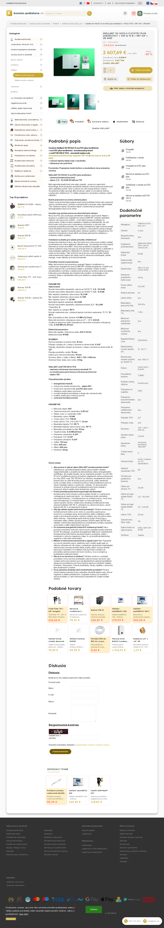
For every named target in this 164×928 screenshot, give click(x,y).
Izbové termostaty (14, 841)
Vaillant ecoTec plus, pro (144, 224)
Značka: (111, 63)
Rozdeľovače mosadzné (55, 844)
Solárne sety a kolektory (17, 855)
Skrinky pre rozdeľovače (55, 848)
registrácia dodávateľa (92, 852)
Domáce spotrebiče (128, 848)
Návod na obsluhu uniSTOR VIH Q (138, 198)
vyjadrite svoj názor (15, 882)
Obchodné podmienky (125, 3)
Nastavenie (11, 919)
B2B (109, 3)
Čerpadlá (48, 830)
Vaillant (141, 535)
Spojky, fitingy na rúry (16, 848)
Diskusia (140, 122)
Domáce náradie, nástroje (131, 837)
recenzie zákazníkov (15, 885)
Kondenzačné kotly (14, 830)
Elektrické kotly (13, 834)
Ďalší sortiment (127, 826)
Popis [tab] (64, 122)
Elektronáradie (126, 834)
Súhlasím (93, 909)
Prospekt (130, 150)
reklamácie (87, 834)
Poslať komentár (60, 751)
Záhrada (123, 841)
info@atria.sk (152, 921)
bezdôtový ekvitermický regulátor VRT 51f (69, 156)
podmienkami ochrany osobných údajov (93, 745)
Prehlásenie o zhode (135, 158)
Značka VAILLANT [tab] (101, 128)
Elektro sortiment (127, 830)
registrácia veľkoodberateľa (94, 849)
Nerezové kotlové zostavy (56, 851)
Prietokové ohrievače (15, 837)
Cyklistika (124, 858)
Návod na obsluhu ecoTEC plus (137, 176)
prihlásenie (87, 845)
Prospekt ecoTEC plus (136, 167)
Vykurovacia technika (16, 826)
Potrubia (10, 851)
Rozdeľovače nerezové (54, 841)
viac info (24, 914)
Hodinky (123, 861)
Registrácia (87, 841)
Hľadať (89, 13)
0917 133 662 (133, 921)
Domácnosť (125, 844)
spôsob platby (88, 830)
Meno (51, 688)
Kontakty (99, 3)
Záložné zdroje (51, 855)
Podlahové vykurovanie (16, 844)
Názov (51, 701)
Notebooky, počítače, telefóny (133, 851)
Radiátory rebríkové (53, 837)
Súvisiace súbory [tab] (98, 121)
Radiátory (48, 834)
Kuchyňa (123, 855)
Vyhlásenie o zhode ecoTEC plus (138, 187)
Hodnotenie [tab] (122, 122)
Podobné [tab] (77, 121)
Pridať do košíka (143, 70)
